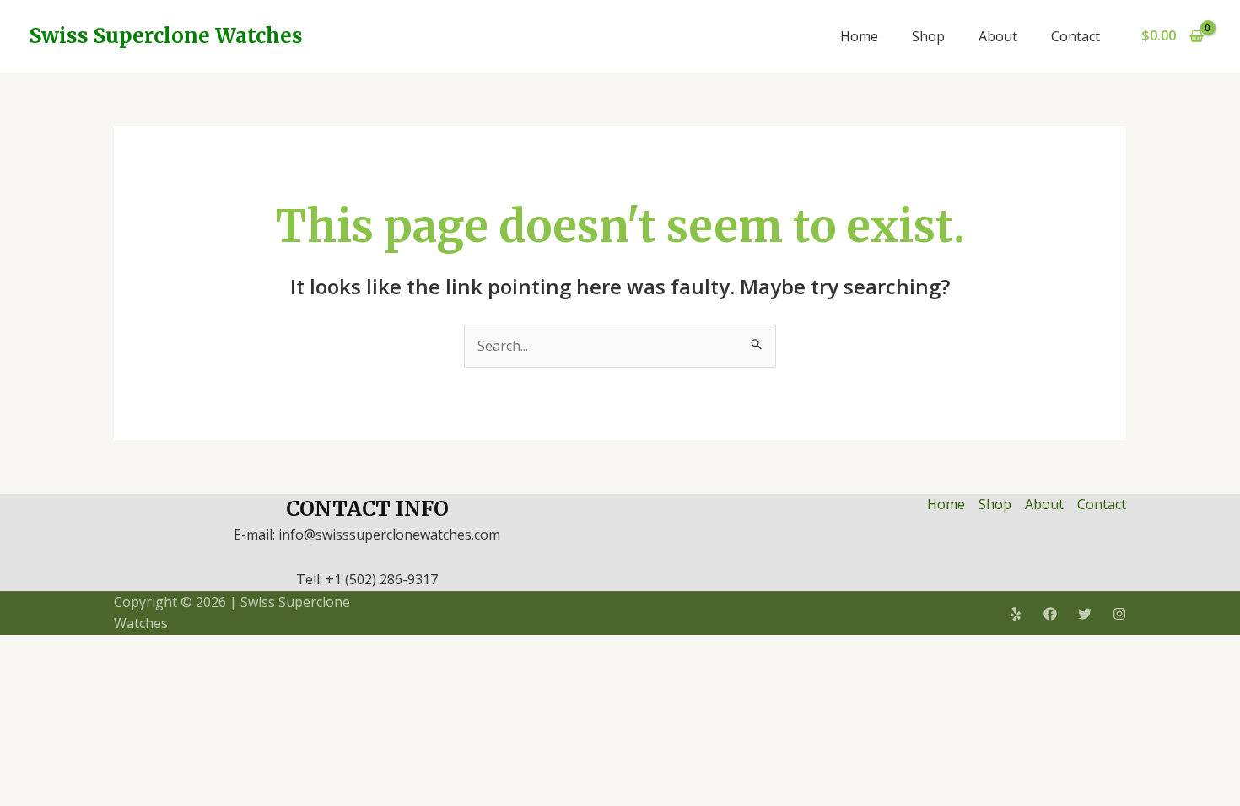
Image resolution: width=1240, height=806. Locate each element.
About (998, 36)
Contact (1075, 36)
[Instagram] (1119, 614)
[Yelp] (1015, 614)
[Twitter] (1085, 614)
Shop (928, 36)
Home (859, 36)
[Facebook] (1050, 614)
